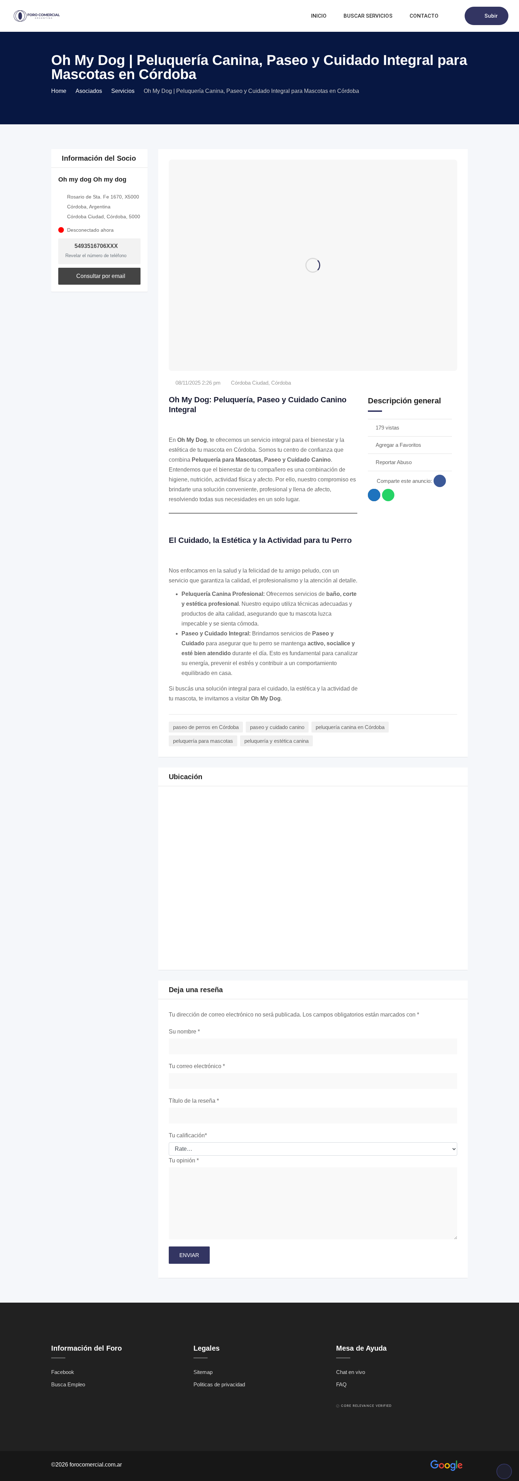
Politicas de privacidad (219, 1384)
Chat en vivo (350, 1372)
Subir (491, 16)
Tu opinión (184, 1160)
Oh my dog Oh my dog (92, 179)
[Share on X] (374, 495)
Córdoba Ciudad (249, 383)
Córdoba (281, 383)
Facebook (62, 1372)
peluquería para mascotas (203, 741)
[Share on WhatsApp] (388, 495)
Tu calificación (188, 1135)
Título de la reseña (194, 1101)
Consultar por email (100, 276)
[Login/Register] (456, 15)
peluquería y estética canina (276, 741)
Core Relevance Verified (366, 1406)
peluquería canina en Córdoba (350, 727)
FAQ (341, 1384)
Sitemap (203, 1372)
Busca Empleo (68, 1384)
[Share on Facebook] (440, 481)
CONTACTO (424, 16)
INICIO (319, 16)
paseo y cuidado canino (277, 727)
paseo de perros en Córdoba (206, 727)
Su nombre (184, 1032)
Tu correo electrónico (197, 1066)
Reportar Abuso (394, 462)
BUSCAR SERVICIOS (368, 16)
